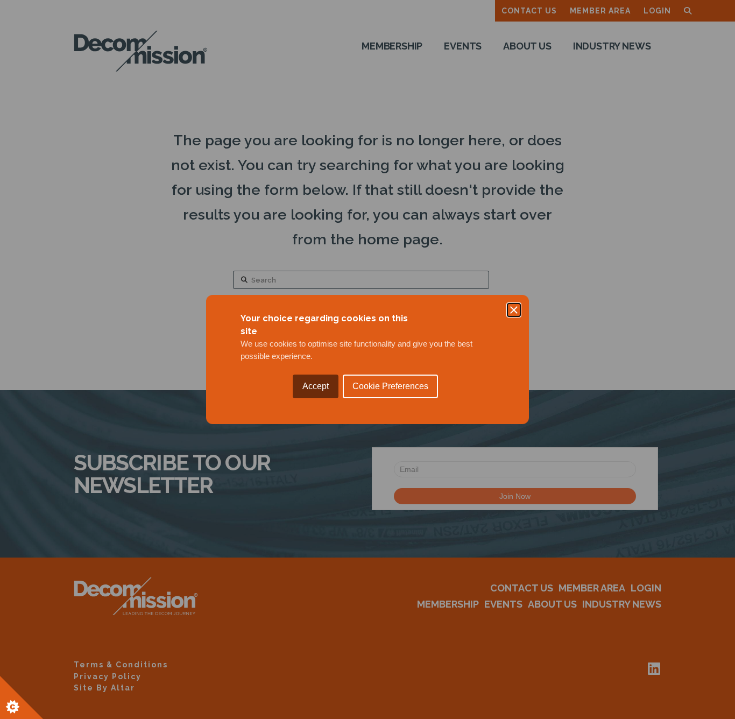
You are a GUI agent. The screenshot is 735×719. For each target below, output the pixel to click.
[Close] (513, 310)
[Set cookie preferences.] (21, 697)
